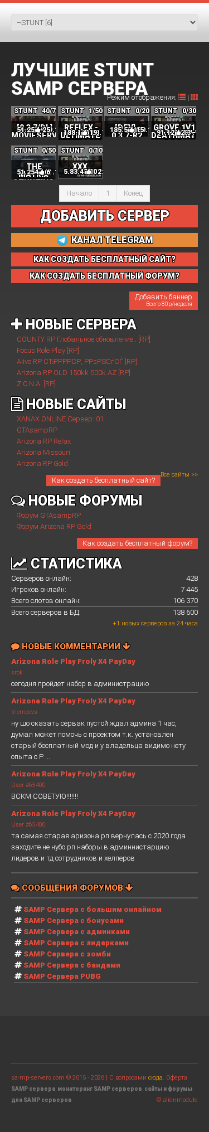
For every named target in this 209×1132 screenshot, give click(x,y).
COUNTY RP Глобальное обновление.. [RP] (83, 339)
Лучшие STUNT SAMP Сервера (82, 79)
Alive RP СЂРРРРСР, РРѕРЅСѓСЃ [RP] (77, 361)
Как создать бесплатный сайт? (103, 480)
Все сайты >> (179, 474)
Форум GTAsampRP (49, 515)
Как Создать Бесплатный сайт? (104, 259)
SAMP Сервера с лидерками (76, 943)
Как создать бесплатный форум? (137, 543)
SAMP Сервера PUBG (62, 976)
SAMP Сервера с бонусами (73, 920)
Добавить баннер (163, 300)
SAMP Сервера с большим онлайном (92, 909)
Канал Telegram (111, 240)
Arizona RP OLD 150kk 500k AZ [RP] (73, 372)
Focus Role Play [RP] (48, 350)
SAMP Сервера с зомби (67, 954)
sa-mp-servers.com (38, 1077)
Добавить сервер (104, 216)
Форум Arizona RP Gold (54, 526)
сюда (155, 1077)
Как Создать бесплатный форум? (104, 275)
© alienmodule (177, 1100)
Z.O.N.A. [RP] (36, 384)
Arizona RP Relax (44, 441)
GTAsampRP (37, 430)
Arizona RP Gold (42, 463)
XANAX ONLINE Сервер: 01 (60, 419)
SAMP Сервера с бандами (71, 965)
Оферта (176, 1077)
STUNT (25, 111)
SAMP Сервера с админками (76, 931)
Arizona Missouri (43, 452)
